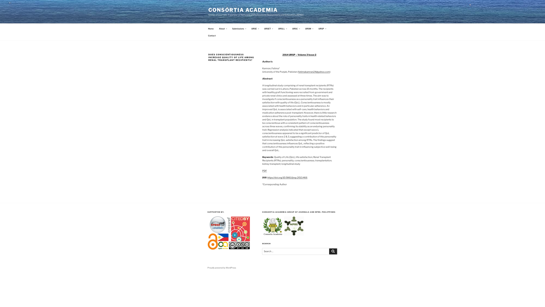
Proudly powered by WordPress (221, 267)
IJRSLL (281, 28)
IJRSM (308, 28)
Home (211, 28)
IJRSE (254, 28)
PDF (264, 170)
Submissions (238, 28)
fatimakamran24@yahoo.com (314, 71)
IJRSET (267, 28)
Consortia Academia (243, 10)
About (222, 28)
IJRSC (295, 28)
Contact (212, 35)
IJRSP (321, 28)
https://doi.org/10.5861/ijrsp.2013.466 (287, 177)
